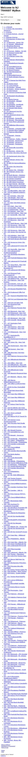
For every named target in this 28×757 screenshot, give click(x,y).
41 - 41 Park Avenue (10, 91)
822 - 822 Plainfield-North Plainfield (15, 694)
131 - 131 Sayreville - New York (14, 249)
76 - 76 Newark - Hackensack (14, 141)
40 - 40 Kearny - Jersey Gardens (15, 89)
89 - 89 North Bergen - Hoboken (14, 175)
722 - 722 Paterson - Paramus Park (15, 616)
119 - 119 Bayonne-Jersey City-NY (15, 218)
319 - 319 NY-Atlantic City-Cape (14, 408)
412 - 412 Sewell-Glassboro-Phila (15, 466)
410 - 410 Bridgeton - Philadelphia (15, 464)
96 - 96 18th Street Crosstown (14, 182)
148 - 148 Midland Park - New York (15, 278)
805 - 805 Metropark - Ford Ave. (14, 664)
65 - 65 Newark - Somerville (13, 118)
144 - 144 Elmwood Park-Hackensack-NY (12, 274)
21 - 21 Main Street (10, 54)
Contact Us (3, 755)
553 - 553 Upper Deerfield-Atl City (15, 544)
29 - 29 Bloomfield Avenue (12, 75)
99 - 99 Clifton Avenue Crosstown (15, 185)
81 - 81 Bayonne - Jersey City (14, 151)
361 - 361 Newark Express (13, 430)
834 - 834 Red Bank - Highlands (14, 706)
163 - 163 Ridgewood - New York (15, 313)
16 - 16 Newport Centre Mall (13, 53)
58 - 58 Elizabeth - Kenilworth (13, 104)
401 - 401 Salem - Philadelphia (14, 440)
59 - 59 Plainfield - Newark (12, 106)
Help (2, 752)
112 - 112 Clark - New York (12, 206)
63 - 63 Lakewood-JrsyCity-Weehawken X (13, 112)
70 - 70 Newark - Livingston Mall (14, 128)
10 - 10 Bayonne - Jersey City (14, 42)
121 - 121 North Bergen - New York (15, 223)
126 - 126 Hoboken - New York (14, 235)
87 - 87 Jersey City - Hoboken (14, 170)
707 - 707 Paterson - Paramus (14, 607)
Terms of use (4, 747)
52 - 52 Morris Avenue (11, 99)
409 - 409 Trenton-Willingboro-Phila (15, 463)
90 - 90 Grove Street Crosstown (14, 177)
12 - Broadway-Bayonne (12, 46)
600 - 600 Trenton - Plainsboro (14, 554)
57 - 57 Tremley (9, 103)
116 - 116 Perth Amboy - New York (15, 213)
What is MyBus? (5, 744)
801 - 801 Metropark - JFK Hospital (15, 654)
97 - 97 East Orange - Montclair (14, 184)
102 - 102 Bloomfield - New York (14, 190)
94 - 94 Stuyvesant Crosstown (14, 180)
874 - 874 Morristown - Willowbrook (15, 728)
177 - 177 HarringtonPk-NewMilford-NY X (12, 336)
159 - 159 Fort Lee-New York (13, 302)
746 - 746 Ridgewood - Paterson (14, 621)
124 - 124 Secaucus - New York (14, 230)
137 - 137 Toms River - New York (15, 265)
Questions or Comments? (8, 746)
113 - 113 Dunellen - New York (14, 208)
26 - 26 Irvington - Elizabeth (13, 68)
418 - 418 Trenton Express (13, 478)
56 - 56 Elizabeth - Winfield (13, 101)
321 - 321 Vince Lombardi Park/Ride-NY (12, 413)
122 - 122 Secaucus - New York (14, 225)
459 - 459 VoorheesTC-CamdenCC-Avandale (11, 505)
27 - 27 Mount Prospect (11, 70)
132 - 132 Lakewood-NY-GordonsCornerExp (12, 252)
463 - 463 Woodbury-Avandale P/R (15, 508)
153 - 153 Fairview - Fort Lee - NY (15, 284)
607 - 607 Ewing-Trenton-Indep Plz (15, 570)
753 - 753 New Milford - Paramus (15, 632)
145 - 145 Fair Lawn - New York (14, 277)
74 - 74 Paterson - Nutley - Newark (15, 139)
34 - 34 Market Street (11, 84)
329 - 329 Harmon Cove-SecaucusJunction (12, 420)
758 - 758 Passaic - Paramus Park (15, 640)
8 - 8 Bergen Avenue (11, 37)
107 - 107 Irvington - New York (14, 196)
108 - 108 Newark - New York (13, 197)
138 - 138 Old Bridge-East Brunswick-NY (12, 267)
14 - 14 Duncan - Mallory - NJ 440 (15, 51)
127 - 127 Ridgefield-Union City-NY (15, 237)
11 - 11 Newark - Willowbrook (13, 44)
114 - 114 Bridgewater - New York (15, 209)
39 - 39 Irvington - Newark (12, 87)
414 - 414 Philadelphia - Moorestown (12, 472)
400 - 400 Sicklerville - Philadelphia (15, 439)
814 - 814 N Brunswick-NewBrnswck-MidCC (11, 677)
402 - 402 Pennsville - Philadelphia (15, 442)
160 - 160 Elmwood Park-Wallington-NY (12, 305)
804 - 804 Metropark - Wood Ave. (15, 663)
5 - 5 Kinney (8, 32)
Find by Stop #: (5, 20)
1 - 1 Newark (8, 27)
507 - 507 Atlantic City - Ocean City (15, 526)
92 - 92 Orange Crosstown (12, 178)
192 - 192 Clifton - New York (13, 363)
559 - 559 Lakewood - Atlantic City (15, 552)
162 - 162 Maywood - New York (14, 311)
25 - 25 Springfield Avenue (12, 66)
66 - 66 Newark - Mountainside (14, 120)
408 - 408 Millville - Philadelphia (14, 461)
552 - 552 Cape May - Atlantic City (15, 542)
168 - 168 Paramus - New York (14, 327)
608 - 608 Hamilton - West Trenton (15, 571)
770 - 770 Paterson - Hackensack (15, 645)
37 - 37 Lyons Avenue (11, 85)
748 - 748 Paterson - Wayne (13, 623)
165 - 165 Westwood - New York (14, 318)
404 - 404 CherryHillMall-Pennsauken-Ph (12, 448)
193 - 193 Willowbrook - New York (15, 364)
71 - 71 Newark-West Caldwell (14, 130)
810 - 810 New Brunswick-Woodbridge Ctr (12, 667)
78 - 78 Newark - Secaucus (13, 142)
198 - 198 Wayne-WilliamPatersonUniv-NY (12, 381)
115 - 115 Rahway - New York (13, 211)
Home (3, 750)
